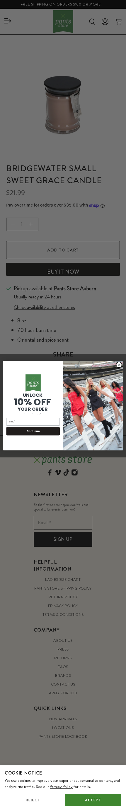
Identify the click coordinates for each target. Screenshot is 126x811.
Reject (33, 800)
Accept (93, 800)
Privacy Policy (61, 786)
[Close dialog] (119, 364)
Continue (33, 431)
